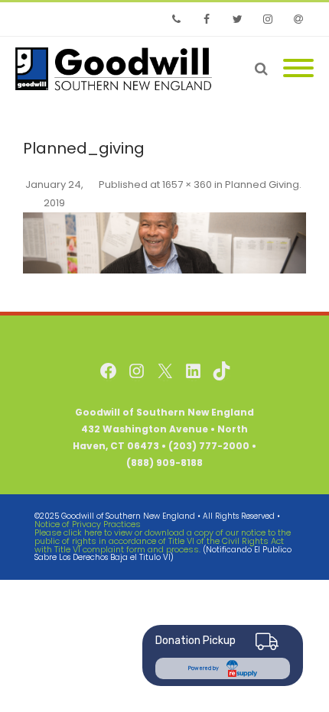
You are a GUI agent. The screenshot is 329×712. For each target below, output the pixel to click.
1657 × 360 (187, 184)
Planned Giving (262, 184)
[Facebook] (206, 19)
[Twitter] (237, 19)
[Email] (298, 19)
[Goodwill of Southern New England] (117, 69)
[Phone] (176, 19)
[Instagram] (267, 19)
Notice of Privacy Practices (87, 524)
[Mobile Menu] (298, 69)
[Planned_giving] (164, 242)
